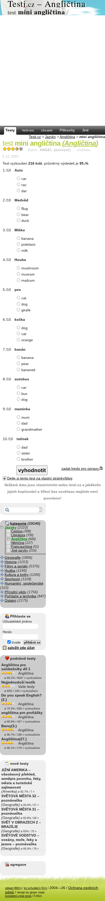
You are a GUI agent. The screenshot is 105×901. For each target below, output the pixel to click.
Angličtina (67, 137)
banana (27, 238)
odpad (13, 887)
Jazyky (50, 137)
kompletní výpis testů (18, 895)
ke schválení (35, 887)
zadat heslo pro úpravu (80, 468)
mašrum (28, 280)
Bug (24, 209)
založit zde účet (21, 648)
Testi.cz (35, 137)
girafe (26, 310)
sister (25, 453)
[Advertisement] (52, 70)
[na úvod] (52, 7)
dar (24, 191)
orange (27, 340)
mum (25, 417)
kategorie (18, 523)
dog (24, 304)
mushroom (30, 268)
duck (25, 221)
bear (25, 215)
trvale (16, 642)
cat (23, 298)
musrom (28, 274)
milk (24, 250)
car (24, 179)
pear (25, 364)
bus (24, 394)
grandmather (31, 429)
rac (24, 185)
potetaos (28, 244)
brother (27, 459)
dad (24, 423)
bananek (28, 370)
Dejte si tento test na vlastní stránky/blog (39, 478)
